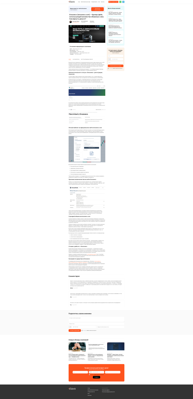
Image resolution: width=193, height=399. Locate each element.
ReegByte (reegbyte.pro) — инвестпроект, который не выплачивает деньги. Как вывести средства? (115, 34)
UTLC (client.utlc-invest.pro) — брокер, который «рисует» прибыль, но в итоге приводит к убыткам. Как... (115, 41)
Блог (99, 1)
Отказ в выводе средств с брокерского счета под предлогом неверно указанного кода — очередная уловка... (77, 355)
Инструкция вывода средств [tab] (87, 59)
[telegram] (123, 2)
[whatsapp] (120, 2)
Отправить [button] (96, 377)
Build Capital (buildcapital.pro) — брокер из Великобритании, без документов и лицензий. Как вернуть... (115, 26)
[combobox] (109, 59)
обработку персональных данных (117, 68)
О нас (79, 1)
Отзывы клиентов (94, 1)
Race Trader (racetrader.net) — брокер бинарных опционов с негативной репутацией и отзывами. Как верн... (115, 13)
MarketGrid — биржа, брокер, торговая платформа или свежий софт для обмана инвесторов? (115, 355)
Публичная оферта (105, 390)
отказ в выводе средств (91, 254)
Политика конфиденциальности (108, 391)
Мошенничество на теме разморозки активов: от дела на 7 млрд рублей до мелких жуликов (95, 355)
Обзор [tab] (70, 59)
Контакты (102, 1)
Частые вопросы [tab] (76, 59)
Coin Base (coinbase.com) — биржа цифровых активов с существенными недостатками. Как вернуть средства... (115, 20)
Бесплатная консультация (85, 1)
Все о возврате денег (114, 1)
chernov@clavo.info (75, 22)
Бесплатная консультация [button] (115, 65)
